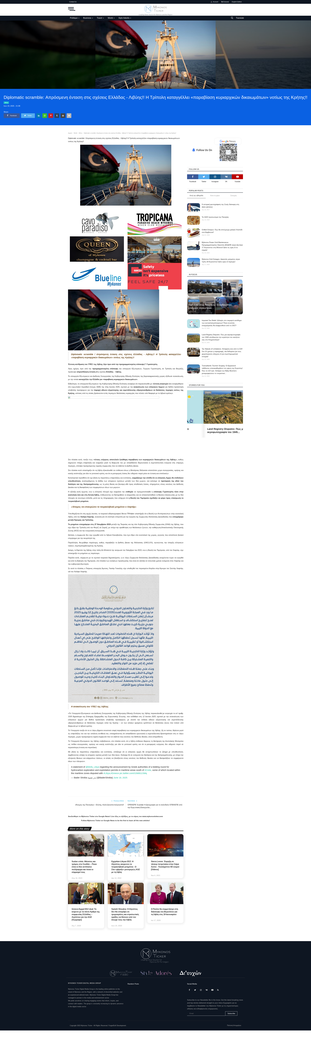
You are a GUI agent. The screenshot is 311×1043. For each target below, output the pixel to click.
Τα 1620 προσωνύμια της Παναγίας (215, 217)
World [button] (110, 18)
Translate (240, 18)
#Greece (115, 773)
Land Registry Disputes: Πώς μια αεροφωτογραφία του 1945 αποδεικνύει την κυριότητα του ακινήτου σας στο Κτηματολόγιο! (221, 337)
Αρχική (70, 133)
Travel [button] (100, 18)
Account (215, 2)
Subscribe (231, 1013)
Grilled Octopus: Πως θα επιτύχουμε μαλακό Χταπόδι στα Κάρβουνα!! (222, 231)
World (75, 133)
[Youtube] (237, 176)
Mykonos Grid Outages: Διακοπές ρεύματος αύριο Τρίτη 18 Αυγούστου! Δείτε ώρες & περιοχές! (221, 260)
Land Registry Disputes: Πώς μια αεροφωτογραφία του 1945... (210, 430)
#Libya (107, 773)
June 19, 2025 (120, 777)
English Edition (237, 2)
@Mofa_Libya (92, 767)
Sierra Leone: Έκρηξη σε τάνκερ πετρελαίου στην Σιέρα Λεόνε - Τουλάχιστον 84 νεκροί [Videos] (165, 865)
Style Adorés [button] (124, 18)
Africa (6, 102)
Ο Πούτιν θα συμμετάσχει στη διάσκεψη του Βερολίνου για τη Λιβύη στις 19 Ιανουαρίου (164, 911)
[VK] (226, 176)
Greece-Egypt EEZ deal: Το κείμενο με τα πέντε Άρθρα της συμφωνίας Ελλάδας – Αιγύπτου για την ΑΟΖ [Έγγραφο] (86, 914)
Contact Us (73, 2)
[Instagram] (215, 176)
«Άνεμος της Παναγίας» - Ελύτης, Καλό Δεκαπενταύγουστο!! (99, 805)
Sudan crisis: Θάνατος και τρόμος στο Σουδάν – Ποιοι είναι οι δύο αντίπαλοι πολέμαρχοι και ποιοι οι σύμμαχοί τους (84, 866)
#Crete (148, 770)
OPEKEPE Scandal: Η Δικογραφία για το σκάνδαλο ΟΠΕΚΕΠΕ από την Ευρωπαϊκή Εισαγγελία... (155, 806)
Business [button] (87, 18)
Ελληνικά (226, 2)
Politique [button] (74, 18)
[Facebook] (192, 176)
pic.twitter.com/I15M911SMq (133, 773)
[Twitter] (203, 176)
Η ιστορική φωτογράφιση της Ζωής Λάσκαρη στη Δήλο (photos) (220, 205)
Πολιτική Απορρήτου (234, 1025)
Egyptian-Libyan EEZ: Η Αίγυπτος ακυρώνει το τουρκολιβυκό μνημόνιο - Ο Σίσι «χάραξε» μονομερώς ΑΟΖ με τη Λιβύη (125, 866)
